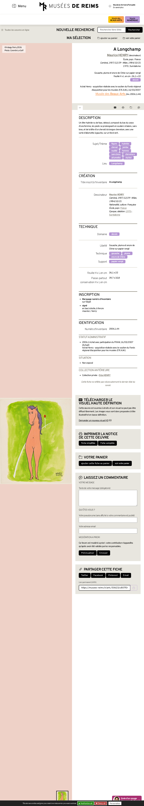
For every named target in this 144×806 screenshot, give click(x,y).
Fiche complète (107, 443)
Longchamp (116, 163)
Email (126, 575)
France (124, 208)
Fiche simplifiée (88, 443)
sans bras (115, 154)
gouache (115, 253)
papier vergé (117, 261)
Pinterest (113, 575)
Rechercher (134, 30)
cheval (114, 147)
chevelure (130, 154)
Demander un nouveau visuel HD (93, 420)
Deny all (101, 803)
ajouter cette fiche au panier (95, 463)
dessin (135, 80)
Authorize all (86, 803)
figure (114, 143)
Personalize (115, 803)
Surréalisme (114, 215)
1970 (128, 211)
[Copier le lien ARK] (133, 588)
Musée (132, 19)
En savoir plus (118, 7)
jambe (125, 147)
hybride (125, 143)
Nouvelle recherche (75, 30)
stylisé (128, 157)
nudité (114, 150)
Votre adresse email (87, 526)
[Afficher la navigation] (14, 6)
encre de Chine (118, 257)
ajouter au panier (108, 38)
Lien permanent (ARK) (87, 582)
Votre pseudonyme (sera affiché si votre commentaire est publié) (107, 515)
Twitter (84, 575)
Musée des (116, 19)
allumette (116, 157)
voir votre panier (133, 38)
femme (125, 150)
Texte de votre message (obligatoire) (94, 488)
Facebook (98, 575)
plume (127, 253)
